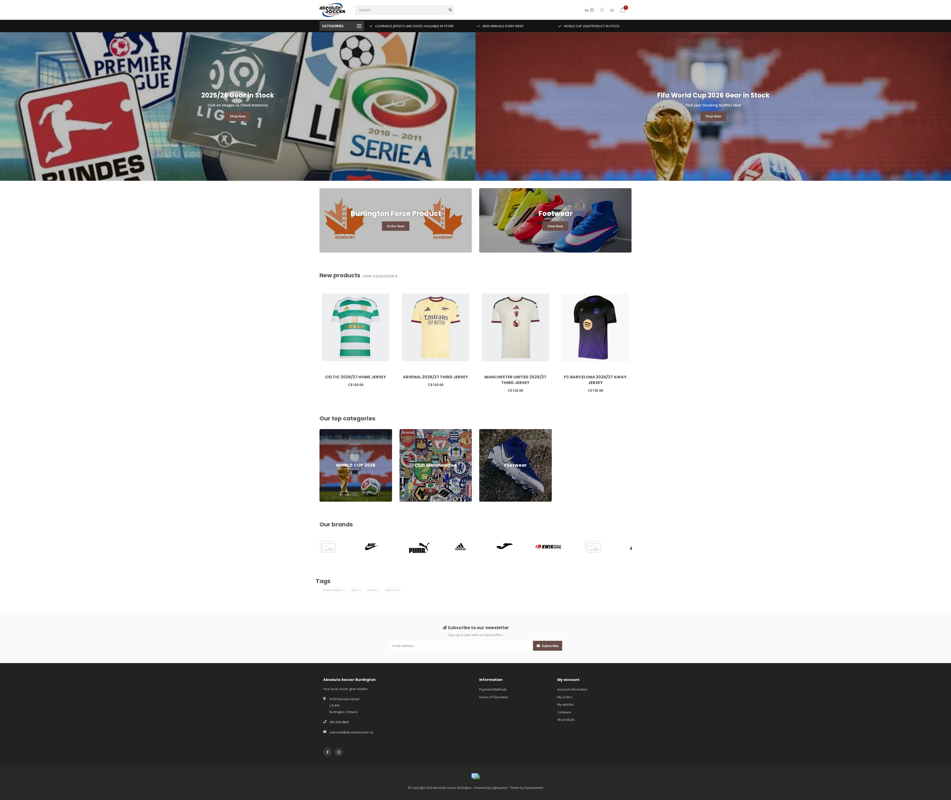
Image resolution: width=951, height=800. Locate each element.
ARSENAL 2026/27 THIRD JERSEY (435, 377)
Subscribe (549, 646)
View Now (555, 226)
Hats (356, 590)
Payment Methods (493, 689)
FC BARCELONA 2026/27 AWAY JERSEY (595, 380)
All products (566, 719)
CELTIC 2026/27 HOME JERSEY (355, 377)
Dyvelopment (533, 788)
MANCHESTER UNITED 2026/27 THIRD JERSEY (515, 380)
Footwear (486, 431)
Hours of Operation (493, 697)
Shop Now (238, 116)
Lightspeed (499, 788)
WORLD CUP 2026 (332, 431)
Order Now (395, 226)
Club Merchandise (413, 431)
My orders (565, 697)
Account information (572, 689)
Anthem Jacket (333, 590)
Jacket (372, 590)
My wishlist (565, 704)
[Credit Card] (475, 776)
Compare (564, 712)
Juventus (392, 590)
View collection (379, 276)
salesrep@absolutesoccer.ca (351, 732)
